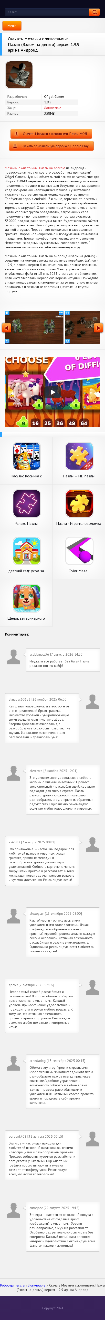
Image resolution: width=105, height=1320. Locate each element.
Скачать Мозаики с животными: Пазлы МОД (55, 134)
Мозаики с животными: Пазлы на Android (35, 168)
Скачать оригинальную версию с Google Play (55, 146)
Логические (52, 108)
